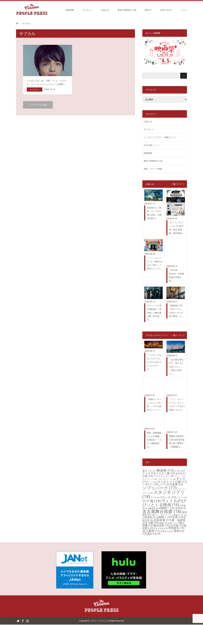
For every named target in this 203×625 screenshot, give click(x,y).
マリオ (155, 497)
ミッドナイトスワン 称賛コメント (160, 137)
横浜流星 (161, 525)
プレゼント (87, 9)
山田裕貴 (148, 517)
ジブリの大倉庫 (171, 484)
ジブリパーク (159, 488)
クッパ (152, 482)
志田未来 (162, 520)
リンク (184, 9)
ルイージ (181, 497)
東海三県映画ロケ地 (127, 9)
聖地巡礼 (176, 528)
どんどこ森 (165, 473)
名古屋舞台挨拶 (161, 511)
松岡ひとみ (173, 523)
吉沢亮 (180, 508)
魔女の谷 (153, 533)
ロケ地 (151, 500)
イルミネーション (166, 479)
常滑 (177, 517)
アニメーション (164, 476)
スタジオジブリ (163, 494)
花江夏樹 (151, 531)
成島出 (163, 523)
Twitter (18, 620)
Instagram (27, 620)
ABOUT (148, 9)
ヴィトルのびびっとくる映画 (164, 502)
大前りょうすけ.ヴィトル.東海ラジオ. (169, 515)
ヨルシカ (168, 497)
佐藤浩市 (153, 508)
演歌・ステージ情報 (153, 168)
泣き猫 (176, 525)
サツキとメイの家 (172, 482)
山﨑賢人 (164, 517)
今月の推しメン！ (152, 145)
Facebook (23, 620)
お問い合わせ (166, 9)
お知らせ (105, 9)
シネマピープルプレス (98, 620)
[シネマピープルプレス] (31, 10)
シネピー (150, 484)
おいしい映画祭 (158, 470)
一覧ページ (176, 184)
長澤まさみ (167, 531)
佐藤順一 (167, 508)
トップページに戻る (38, 104)
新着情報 (70, 9)
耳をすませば (161, 528)
